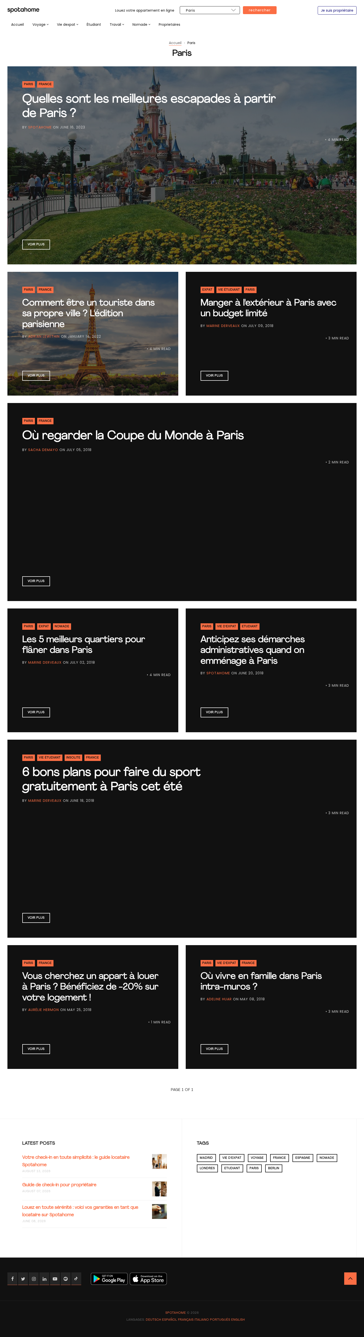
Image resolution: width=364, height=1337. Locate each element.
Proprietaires (169, 24)
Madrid (206, 1158)
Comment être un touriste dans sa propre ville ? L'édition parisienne (88, 314)
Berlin (273, 1168)
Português (220, 1319)
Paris (28, 84)
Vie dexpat (66, 24)
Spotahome (40, 127)
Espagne (302, 1158)
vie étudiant (229, 289)
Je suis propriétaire (337, 10)
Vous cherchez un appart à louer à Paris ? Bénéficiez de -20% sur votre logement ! (90, 987)
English (238, 1319)
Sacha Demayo (43, 449)
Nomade (139, 24)
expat (207, 289)
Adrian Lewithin (44, 336)
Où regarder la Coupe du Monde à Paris (133, 436)
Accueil (17, 24)
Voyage (39, 24)
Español (169, 1319)
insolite (73, 757)
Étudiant (94, 24)
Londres (207, 1168)
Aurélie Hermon (43, 1009)
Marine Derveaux (223, 325)
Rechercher (260, 10)
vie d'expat (226, 626)
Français (186, 1319)
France (45, 84)
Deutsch (153, 1319)
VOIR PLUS (36, 244)
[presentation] (40, 24)
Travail (115, 24)
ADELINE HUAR (219, 999)
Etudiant (250, 626)
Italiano (202, 1319)
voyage (257, 1158)
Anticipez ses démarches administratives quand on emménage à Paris (253, 650)
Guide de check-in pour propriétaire (59, 1185)
